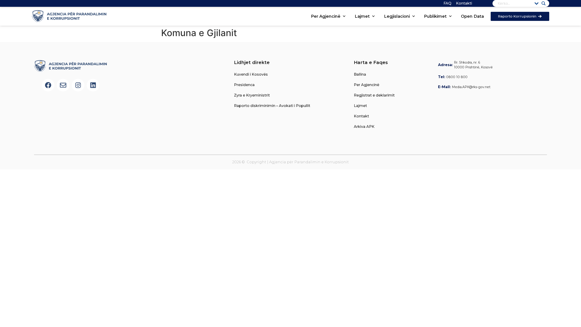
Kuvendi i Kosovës (251, 74)
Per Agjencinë (325, 16)
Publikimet (435, 16)
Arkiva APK (364, 126)
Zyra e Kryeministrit (252, 95)
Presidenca (244, 85)
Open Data (472, 16)
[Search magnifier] (543, 3)
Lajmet (362, 16)
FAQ (447, 3)
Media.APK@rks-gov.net (471, 87)
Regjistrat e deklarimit (374, 95)
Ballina (360, 74)
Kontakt (361, 116)
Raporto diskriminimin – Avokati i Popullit (272, 106)
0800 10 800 (457, 77)
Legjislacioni (397, 16)
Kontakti (464, 3)
